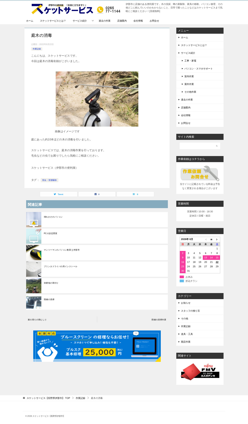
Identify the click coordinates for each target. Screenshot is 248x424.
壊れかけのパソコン (53, 217)
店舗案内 (122, 20)
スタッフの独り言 (190, 310)
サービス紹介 (80, 20)
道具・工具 (187, 334)
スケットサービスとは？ (53, 20)
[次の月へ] (217, 239)
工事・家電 (190, 60)
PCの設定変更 (50, 233)
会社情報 (138, 20)
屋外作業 (189, 84)
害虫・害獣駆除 (49, 180)
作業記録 (37, 49)
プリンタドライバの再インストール (60, 266)
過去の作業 (105, 20)
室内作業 (189, 76)
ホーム (29, 20)
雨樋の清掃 (49, 299)
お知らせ (185, 302)
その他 (184, 318)
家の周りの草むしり (37, 320)
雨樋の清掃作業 (158, 320)
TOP (48, 398)
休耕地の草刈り (51, 283)
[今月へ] (211, 239)
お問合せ (154, 20)
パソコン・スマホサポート (198, 68)
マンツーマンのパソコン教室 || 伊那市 (62, 250)
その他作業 (190, 91)
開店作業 (185, 341)
